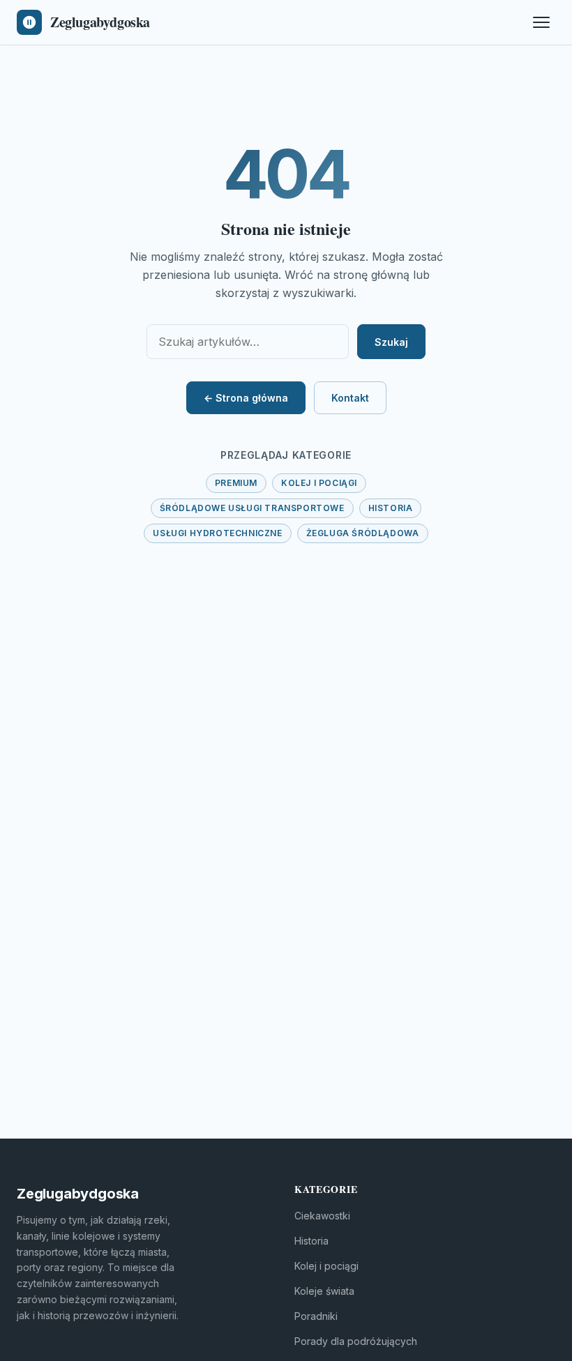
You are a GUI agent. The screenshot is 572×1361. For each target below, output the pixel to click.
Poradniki (316, 1316)
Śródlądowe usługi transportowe (252, 508)
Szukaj (391, 342)
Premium (236, 483)
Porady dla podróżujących (355, 1341)
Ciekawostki (322, 1216)
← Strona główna (246, 398)
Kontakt (350, 398)
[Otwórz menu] (541, 22)
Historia (390, 508)
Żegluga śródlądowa (362, 533)
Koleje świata (324, 1291)
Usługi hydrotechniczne (217, 533)
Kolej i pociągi (319, 483)
